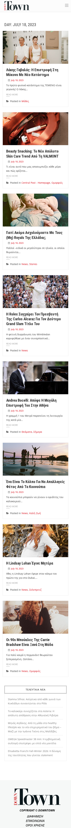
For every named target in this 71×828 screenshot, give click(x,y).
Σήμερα (37, 431)
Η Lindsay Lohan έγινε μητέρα (29, 563)
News (25, 264)
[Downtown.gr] (17, 5)
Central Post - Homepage (36, 182)
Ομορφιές (57, 182)
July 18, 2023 (17, 80)
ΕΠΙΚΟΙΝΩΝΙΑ (35, 821)
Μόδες (25, 101)
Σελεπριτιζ (35, 589)
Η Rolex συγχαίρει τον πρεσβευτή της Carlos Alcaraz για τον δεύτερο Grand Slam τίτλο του (33, 319)
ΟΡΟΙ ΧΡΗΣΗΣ (35, 825)
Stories (33, 264)
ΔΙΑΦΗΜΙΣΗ (35, 816)
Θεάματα (27, 431)
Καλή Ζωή (35, 513)
